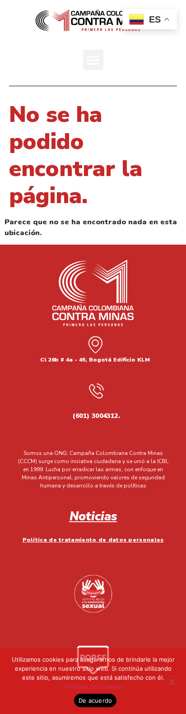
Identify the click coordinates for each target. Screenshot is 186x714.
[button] (93, 60)
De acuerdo (95, 700)
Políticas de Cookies (93, 686)
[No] (171, 681)
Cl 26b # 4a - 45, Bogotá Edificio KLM (95, 359)
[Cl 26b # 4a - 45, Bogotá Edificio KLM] (95, 344)
